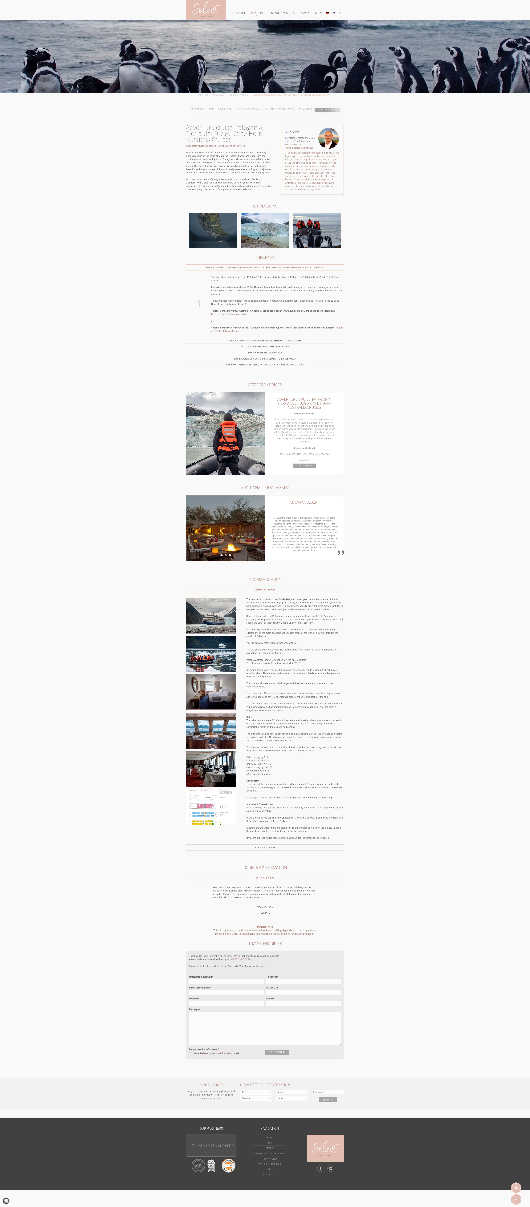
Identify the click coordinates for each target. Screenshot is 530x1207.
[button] (340, 13)
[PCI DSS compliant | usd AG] (228, 1165)
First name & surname (201, 976)
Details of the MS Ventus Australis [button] (229, 314)
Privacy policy (269, 1158)
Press (269, 1137)
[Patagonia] (265, 230)
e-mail (270, 998)
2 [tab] (225, 556)
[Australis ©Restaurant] (211, 731)
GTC (269, 1169)
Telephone (272, 976)
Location (194, 998)
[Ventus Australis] (211, 807)
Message (194, 1009)
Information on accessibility (269, 1153)
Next (346, 528)
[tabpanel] (265, 528)
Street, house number (201, 987)
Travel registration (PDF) (269, 1164)
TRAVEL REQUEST (304, 465)
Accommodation (247, 109)
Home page (203, 95)
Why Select (290, 13)
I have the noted (216, 1053)
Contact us (309, 13)
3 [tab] (229, 556)
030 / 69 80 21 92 (294, 144)
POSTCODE (272, 987)
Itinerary (197, 109)
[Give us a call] (321, 12)
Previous (183, 528)
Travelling (257, 13)
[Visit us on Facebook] (320, 1168)
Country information (278, 109)
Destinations (237, 13)
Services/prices (220, 109)
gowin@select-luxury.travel (299, 147)
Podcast (273, 13)
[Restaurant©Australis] (211, 769)
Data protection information (204, 1049)
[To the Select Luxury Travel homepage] (325, 1148)
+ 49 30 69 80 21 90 (240, 959)
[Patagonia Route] (213, 230)
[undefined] (522, 1199)
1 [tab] (221, 556)
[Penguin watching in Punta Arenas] (317, 230)
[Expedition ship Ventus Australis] (211, 654)
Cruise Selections (239, 95)
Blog (269, 1142)
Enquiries (305, 109)
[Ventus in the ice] (211, 616)
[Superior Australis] (211, 692)
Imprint (269, 1148)
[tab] (265, 267)
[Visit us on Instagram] (330, 1168)
